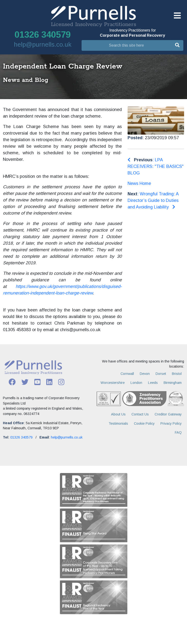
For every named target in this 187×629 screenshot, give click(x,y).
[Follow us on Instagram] (61, 381)
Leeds (153, 383)
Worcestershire (113, 383)
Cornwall (127, 374)
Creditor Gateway (168, 414)
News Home (139, 183)
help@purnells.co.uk (42, 44)
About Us (118, 414)
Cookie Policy (144, 423)
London (136, 383)
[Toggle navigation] (177, 16)
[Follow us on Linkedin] (49, 381)
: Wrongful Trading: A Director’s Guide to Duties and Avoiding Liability (153, 200)
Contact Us (140, 414)
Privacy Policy (171, 423)
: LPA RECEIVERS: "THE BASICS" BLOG (156, 166)
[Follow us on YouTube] (37, 381)
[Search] (177, 45)
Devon (145, 374)
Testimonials (118, 423)
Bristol (177, 374)
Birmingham (173, 383)
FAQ (178, 432)
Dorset (161, 374)
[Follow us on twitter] (24, 381)
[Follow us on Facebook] (12, 381)
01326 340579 (43, 35)
